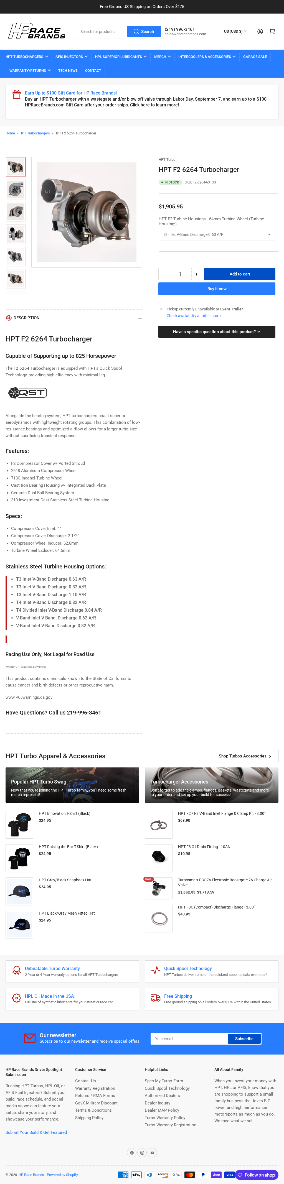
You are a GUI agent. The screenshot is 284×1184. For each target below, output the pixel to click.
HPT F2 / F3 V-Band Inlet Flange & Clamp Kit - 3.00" (221, 813)
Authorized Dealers (162, 1095)
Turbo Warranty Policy (165, 1117)
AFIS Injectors (69, 57)
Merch (160, 57)
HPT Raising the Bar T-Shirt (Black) (68, 846)
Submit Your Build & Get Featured (36, 1132)
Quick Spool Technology (167, 1088)
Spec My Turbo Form (164, 1080)
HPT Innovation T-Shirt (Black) (64, 813)
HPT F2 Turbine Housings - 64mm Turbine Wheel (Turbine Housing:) (211, 221)
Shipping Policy (89, 1117)
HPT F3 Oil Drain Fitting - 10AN (204, 846)
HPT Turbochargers (24, 57)
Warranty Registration (95, 1088)
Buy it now (217, 288)
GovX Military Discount (96, 1103)
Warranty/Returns (27, 70)
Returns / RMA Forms (95, 1095)
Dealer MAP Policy (162, 1110)
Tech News (68, 70)
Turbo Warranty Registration (170, 1124)
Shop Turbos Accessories (243, 756)
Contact (93, 70)
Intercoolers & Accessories (204, 57)
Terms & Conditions (93, 1110)
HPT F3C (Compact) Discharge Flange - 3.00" (216, 907)
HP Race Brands (31, 1175)
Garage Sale (255, 57)
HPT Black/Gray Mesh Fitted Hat (67, 913)
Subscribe (244, 1038)
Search (147, 31)
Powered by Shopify (62, 1175)
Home (10, 133)
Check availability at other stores (194, 315)
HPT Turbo (167, 159)
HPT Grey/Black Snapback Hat (65, 880)
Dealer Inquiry (157, 1103)
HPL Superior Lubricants (118, 57)
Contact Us (85, 1080)
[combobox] (119, 31)
